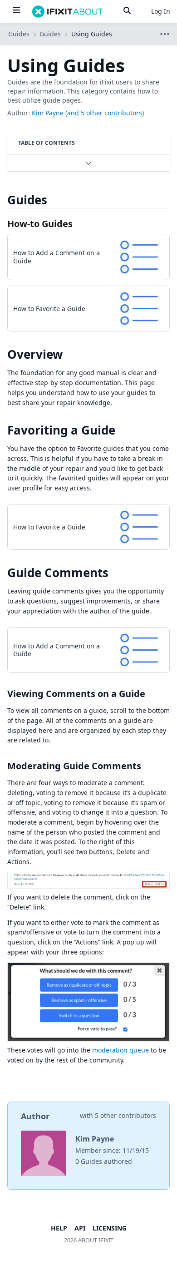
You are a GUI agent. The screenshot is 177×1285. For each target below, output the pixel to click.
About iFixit (95, 1240)
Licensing (110, 1228)
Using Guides (91, 34)
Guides (50, 34)
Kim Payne (48, 113)
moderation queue (120, 1050)
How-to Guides (40, 223)
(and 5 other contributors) (104, 113)
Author (35, 1116)
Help (59, 1228)
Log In (160, 11)
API (79, 1228)
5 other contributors (125, 1115)
